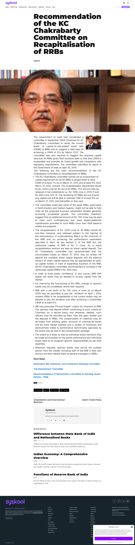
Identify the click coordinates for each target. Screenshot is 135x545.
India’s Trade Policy (91, 400)
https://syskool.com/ (50, 412)
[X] (59, 420)
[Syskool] (35, 3)
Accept (114, 538)
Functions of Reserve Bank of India (61, 474)
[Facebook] (47, 420)
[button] (132, 527)
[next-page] (37, 487)
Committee (40, 382)
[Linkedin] (55, 420)
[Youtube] (64, 420)
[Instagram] (51, 420)
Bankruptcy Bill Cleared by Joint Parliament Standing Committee (67, 364)
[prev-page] (35, 487)
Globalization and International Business (49, 401)
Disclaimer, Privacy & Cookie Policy (114, 542)
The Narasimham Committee (48, 369)
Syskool (37, 61)
